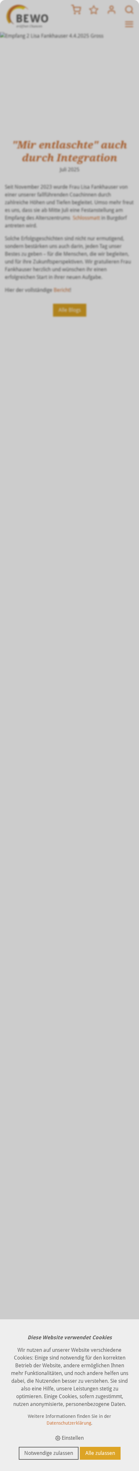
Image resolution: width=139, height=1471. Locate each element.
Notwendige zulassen (48, 1453)
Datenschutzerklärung (69, 1423)
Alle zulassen (100, 1453)
